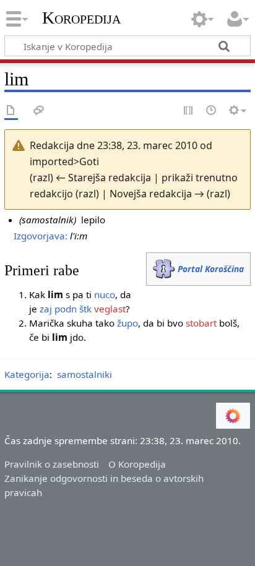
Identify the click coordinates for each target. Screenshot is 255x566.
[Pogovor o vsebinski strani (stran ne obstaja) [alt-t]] (39, 111)
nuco (104, 294)
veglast (110, 308)
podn (65, 308)
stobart (201, 323)
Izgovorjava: (40, 235)
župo (127, 323)
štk (85, 308)
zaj (46, 308)
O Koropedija (137, 464)
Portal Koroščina (211, 269)
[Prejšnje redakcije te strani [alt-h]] (211, 111)
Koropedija (81, 18)
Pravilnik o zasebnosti (51, 464)
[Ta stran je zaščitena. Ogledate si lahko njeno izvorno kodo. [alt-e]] (189, 111)
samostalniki (84, 374)
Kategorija (27, 374)
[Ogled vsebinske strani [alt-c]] (11, 111)
